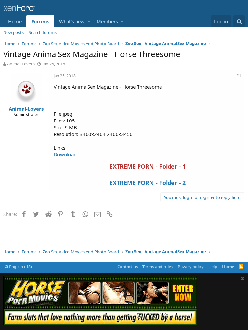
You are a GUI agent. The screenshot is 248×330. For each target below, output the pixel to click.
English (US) (20, 266)
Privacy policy (191, 266)
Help (212, 266)
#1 (238, 76)
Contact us (127, 266)
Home (15, 21)
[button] (89, 21)
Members (107, 21)
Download (65, 154)
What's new (72, 21)
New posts (13, 32)
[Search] (239, 21)
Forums (40, 21)
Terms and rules (157, 266)
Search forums (43, 32)
